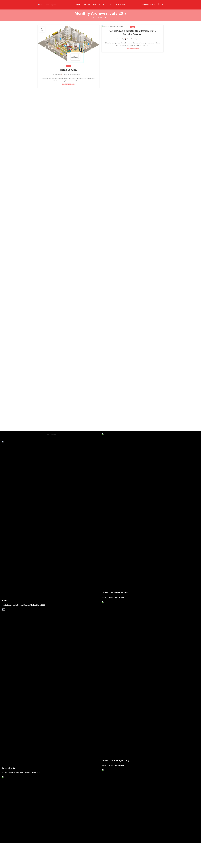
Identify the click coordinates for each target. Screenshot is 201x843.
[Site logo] (47, 4)
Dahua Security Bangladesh (72, 74)
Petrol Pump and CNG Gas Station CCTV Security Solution (132, 32)
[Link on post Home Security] (68, 45)
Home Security (68, 69)
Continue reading (68, 84)
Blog (68, 66)
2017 (101, 18)
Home (95, 18)
